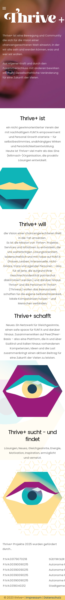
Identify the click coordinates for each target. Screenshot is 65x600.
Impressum (34, 598)
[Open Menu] (4, 8)
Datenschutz (52, 598)
